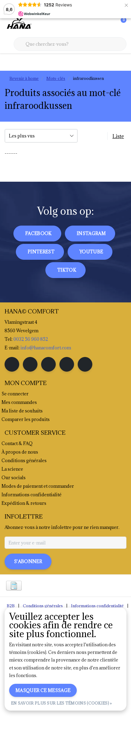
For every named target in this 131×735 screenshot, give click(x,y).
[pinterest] (48, 364)
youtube (91, 252)
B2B (11, 605)
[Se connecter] (97, 24)
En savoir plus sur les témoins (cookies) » (61, 703)
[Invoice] (14, 585)
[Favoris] (109, 24)
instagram (91, 233)
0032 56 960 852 (30, 339)
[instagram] (30, 364)
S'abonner (28, 561)
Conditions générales (43, 605)
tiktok (66, 270)
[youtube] (66, 364)
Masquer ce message (43, 690)
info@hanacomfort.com (45, 348)
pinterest (41, 252)
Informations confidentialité (97, 605)
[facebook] (12, 364)
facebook (38, 233)
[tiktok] (85, 364)
